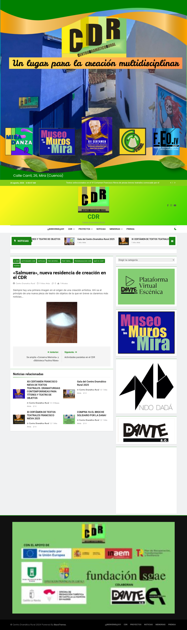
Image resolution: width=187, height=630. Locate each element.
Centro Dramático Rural (39, 402)
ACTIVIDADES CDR (28, 261)
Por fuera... (67, 261)
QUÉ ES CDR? (99, 261)
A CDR (16, 261)
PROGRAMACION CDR (83, 261)
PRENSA (130, 229)
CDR (94, 216)
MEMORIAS (115, 229)
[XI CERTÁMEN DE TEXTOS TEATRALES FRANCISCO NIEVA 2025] (92, 243)
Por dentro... (53, 261)
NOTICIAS (101, 229)
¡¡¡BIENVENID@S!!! (55, 229)
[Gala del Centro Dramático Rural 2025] (37, 243)
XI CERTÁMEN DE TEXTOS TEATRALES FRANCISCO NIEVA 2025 (131, 239)
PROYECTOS (84, 229)
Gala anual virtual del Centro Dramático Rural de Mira (135, 183)
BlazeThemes (60, 624)
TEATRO (17, 265)
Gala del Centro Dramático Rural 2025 (64, 239)
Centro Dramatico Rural (25, 283)
